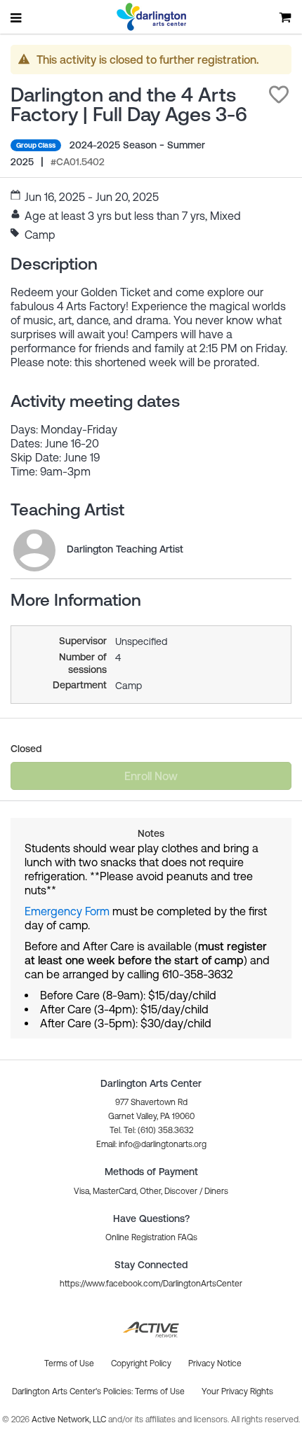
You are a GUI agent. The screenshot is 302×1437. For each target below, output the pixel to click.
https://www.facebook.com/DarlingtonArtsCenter (151, 1284)
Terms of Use (160, 1391)
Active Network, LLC (70, 1419)
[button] (279, 94)
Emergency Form (67, 911)
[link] (34, 550)
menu (17, 17)
